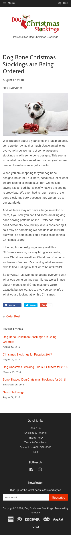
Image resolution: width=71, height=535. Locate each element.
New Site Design (14, 392)
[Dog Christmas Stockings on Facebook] (31, 470)
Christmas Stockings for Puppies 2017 (27, 354)
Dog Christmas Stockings (38, 508)
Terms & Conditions (35, 442)
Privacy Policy (36, 437)
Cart (65, 3)
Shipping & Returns (35, 432)
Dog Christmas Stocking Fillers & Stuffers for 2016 (35, 367)
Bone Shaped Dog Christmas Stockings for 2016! (34, 379)
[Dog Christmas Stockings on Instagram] (40, 470)
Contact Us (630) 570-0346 (35, 447)
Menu (11, 3)
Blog (35, 452)
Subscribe (58, 497)
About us (35, 428)
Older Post (13, 316)
